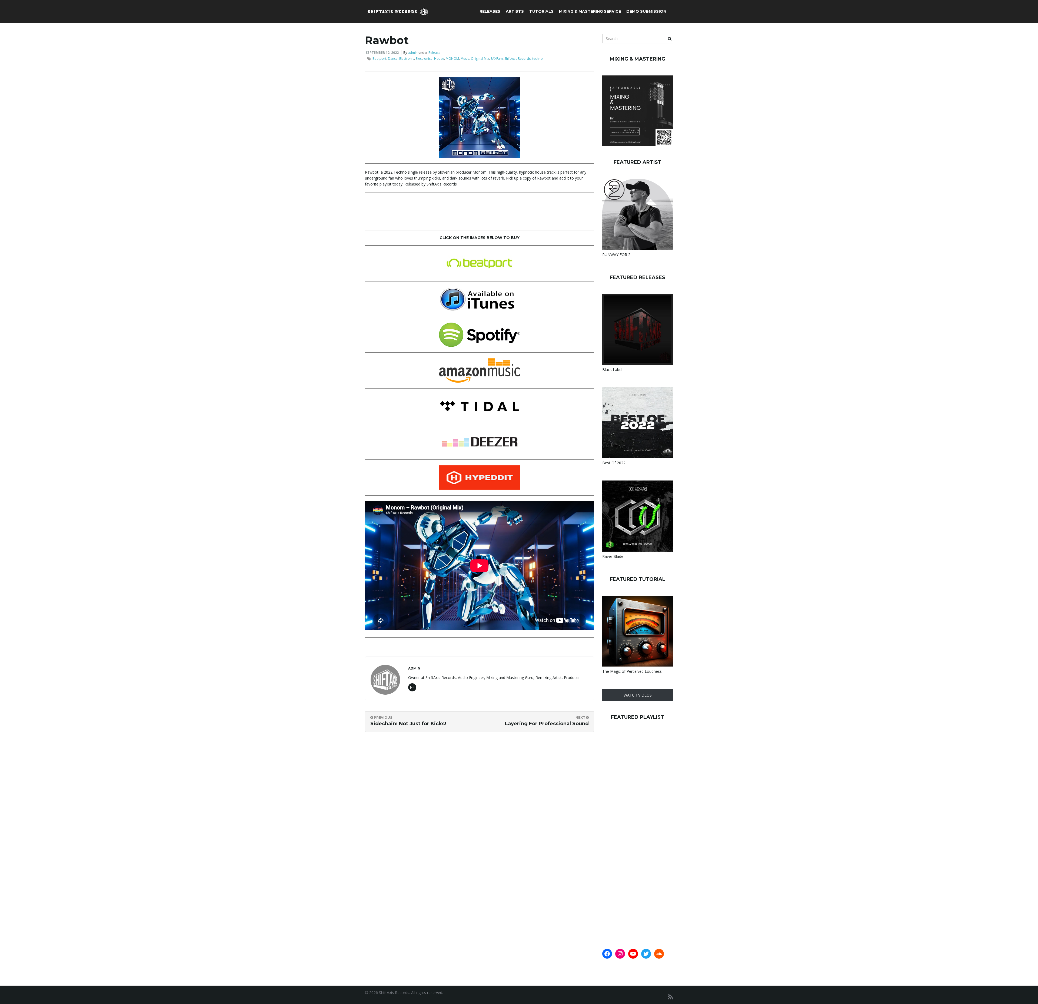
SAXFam (497, 58)
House (439, 58)
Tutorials (541, 11)
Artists (515, 11)
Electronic (406, 58)
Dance (393, 58)
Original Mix (480, 58)
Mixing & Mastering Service (590, 11)
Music (465, 58)
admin (413, 52)
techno (537, 58)
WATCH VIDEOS (638, 695)
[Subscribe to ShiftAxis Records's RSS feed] (670, 996)
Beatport (379, 58)
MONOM (452, 58)
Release (434, 52)
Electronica (424, 58)
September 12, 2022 (382, 52)
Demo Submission (646, 11)
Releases (490, 11)
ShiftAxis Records (517, 58)
